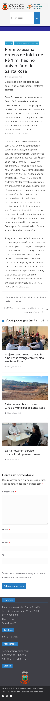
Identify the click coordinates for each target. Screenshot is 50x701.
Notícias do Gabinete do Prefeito (26, 43)
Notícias (9, 43)
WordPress (38, 691)
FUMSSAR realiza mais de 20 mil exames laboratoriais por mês (24, 310)
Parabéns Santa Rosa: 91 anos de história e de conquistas (25, 299)
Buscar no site (37, 18)
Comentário (9, 491)
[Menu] (4, 29)
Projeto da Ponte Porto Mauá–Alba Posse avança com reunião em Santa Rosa (24, 358)
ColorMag (25, 691)
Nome (6, 529)
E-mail (6, 542)
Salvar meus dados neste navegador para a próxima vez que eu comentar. (23, 575)
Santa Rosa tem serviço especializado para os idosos (22, 452)
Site (4, 555)
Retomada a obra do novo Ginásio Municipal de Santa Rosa (25, 405)
